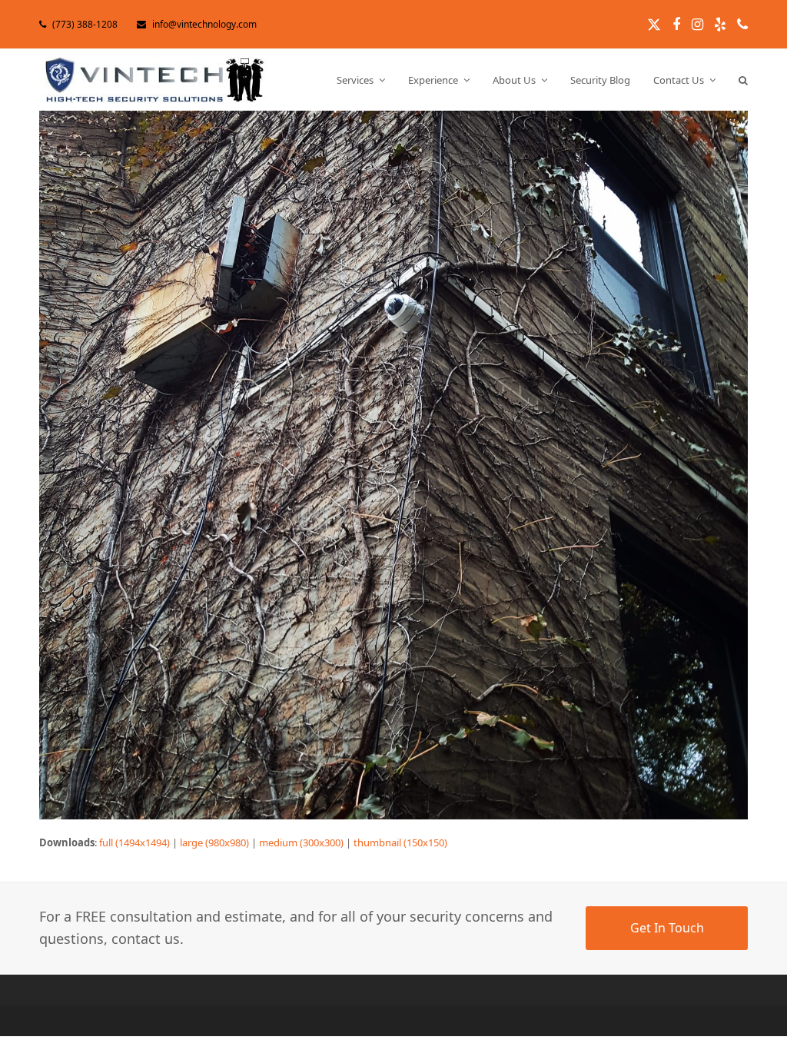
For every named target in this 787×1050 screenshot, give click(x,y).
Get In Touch (667, 927)
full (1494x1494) (134, 842)
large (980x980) (214, 842)
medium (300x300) (301, 842)
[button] (743, 80)
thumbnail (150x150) (400, 842)
